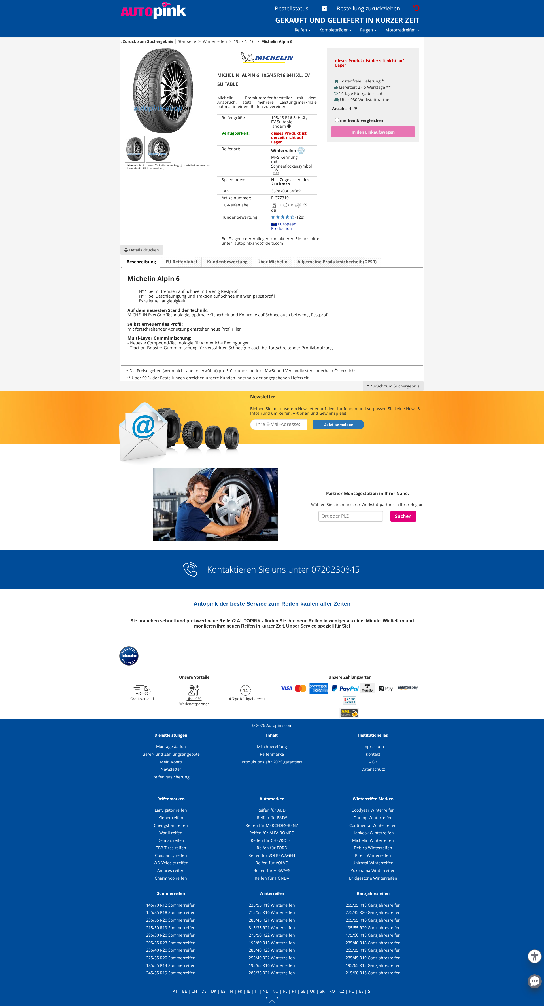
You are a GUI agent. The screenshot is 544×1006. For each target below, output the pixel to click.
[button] (535, 955)
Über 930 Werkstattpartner (194, 701)
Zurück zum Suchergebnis (148, 41)
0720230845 (335, 569)
